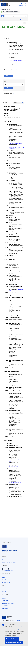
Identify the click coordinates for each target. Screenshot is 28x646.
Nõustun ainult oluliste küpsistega (14, 642)
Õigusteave (4, 577)
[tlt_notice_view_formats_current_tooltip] (22, 102)
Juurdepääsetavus (6, 582)
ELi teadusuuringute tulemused (8, 603)
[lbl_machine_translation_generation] (13, 93)
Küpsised (4, 579)
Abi (2, 559)
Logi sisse (21, 5)
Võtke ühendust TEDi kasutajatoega (9, 562)
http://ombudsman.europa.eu (15, 482)
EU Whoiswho (5, 605)
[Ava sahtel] (3, 31)
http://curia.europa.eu (13, 466)
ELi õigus (4, 598)
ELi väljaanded (5, 608)
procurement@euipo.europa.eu (15, 60)
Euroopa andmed (5, 600)
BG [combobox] (6, 84)
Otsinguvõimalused (22, 19)
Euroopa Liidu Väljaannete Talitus (9, 550)
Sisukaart (4, 591)
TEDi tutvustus (5, 589)
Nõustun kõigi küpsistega (12, 638)
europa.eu (18, 620)
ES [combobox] (5, 72)
